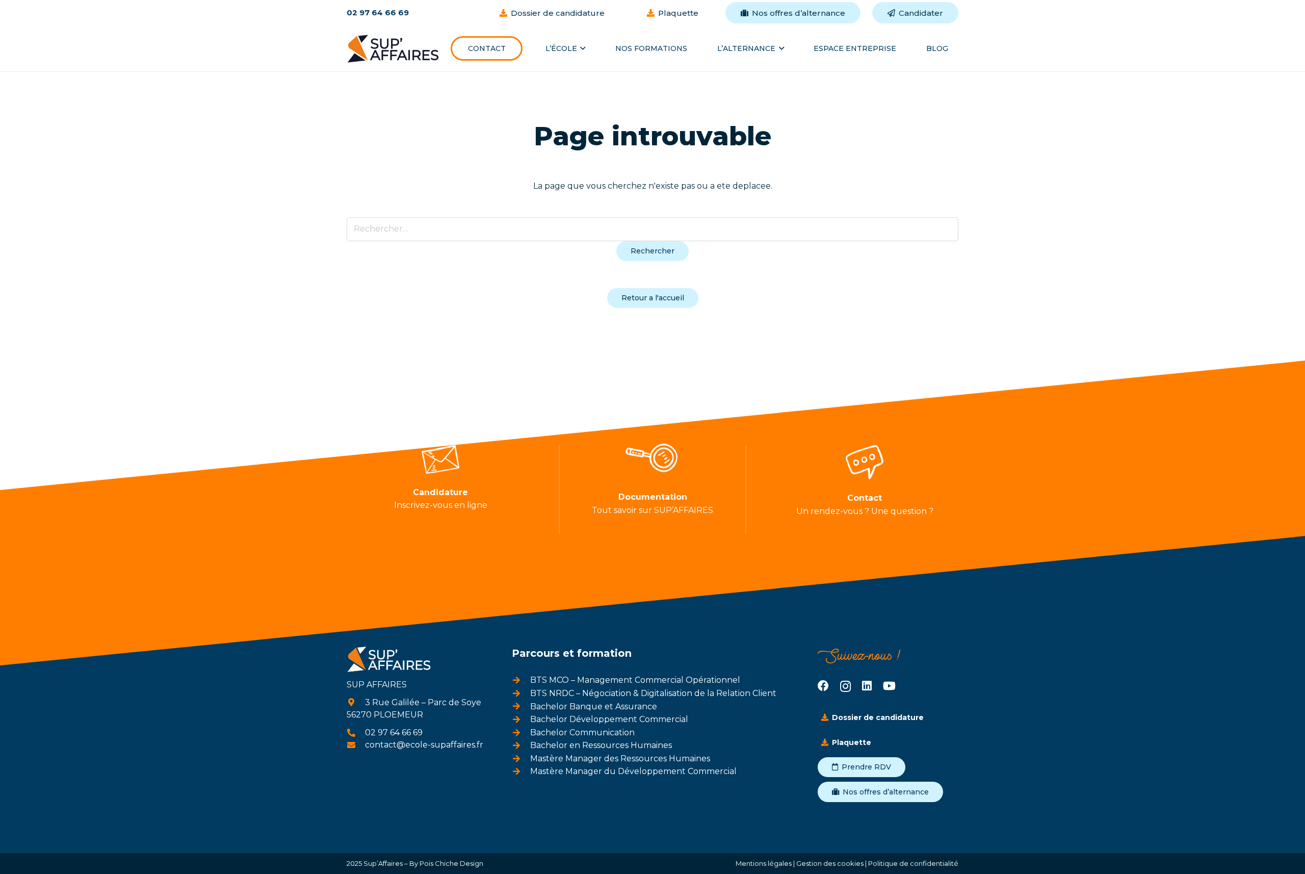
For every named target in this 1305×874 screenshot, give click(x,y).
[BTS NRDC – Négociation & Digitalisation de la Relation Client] (521, 693)
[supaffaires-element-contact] (864, 462)
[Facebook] (823, 685)
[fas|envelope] (356, 745)
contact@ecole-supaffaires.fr (424, 745)
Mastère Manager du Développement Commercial (633, 771)
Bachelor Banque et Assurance (593, 706)
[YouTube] (889, 685)
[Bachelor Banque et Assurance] (521, 706)
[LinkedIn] (867, 685)
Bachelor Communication (582, 732)
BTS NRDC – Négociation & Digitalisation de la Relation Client (653, 693)
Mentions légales (764, 863)
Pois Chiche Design (450, 863)
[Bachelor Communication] (521, 733)
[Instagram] (845, 686)
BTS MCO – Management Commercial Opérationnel (635, 680)
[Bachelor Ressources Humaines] (521, 745)
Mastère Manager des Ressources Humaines (620, 758)
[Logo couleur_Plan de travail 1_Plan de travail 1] (393, 48)
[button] (581, 48)
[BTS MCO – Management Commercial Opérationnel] (521, 680)
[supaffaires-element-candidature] (440, 459)
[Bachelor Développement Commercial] (521, 719)
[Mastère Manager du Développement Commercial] (521, 771)
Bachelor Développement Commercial (609, 719)
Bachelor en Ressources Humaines (601, 745)
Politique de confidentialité (913, 863)
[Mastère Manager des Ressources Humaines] (521, 759)
